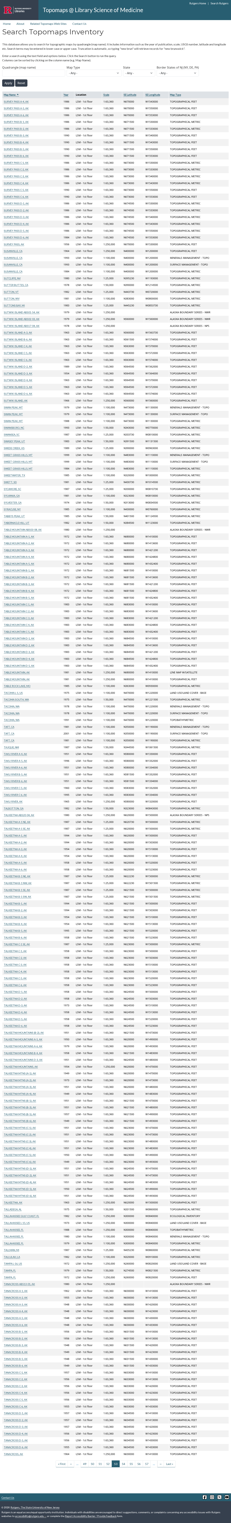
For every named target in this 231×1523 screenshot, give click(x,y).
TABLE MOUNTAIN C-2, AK (19, 611)
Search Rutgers (219, 3)
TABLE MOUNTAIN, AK (17, 672)
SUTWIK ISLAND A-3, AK (18, 332)
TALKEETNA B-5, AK (15, 930)
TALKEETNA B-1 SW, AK (17, 896)
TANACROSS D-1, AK (16, 1413)
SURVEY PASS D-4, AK (16, 223)
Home (7, 23)
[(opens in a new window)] (204, 1497)
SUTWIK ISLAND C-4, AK (18, 346)
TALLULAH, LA (12, 1256)
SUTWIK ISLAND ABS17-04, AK (22, 325)
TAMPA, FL (10, 1270)
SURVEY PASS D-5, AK (16, 230)
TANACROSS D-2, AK (16, 1420)
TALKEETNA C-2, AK (15, 957)
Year (66, 94)
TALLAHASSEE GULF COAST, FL (21, 1216)
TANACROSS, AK (13, 1454)
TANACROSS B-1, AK (16, 1331)
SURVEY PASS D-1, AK (16, 203)
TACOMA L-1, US (13, 692)
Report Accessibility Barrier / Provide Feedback (91, 1516)
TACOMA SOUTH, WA (16, 699)
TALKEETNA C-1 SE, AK (17, 944)
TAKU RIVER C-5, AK (15, 787)
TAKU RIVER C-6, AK (15, 794)
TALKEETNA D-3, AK (15, 1005)
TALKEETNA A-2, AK (15, 842)
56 (139, 1463)
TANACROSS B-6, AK (16, 1365)
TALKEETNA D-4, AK (15, 1012)
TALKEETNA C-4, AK (15, 971)
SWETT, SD (10, 482)
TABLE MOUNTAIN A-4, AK (19, 556)
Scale (106, 94)
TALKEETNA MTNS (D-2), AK (20, 1175)
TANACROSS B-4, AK (16, 1352)
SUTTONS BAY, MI (14, 305)
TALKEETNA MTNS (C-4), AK (20, 1148)
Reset (21, 83)
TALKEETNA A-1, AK (15, 835)
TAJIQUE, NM (11, 747)
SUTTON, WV (11, 298)
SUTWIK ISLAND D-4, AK (18, 380)
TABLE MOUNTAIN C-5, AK (19, 631)
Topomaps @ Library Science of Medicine (93, 9)
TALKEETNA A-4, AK (15, 855)
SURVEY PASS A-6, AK (16, 115)
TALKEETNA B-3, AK (15, 917)
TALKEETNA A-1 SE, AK (17, 828)
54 (123, 1463)
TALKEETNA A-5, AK (15, 862)
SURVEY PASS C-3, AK (16, 176)
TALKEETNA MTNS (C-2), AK (20, 1134)
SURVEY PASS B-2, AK (16, 128)
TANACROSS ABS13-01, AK (19, 1284)
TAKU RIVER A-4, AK (15, 753)
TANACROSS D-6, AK (16, 1447)
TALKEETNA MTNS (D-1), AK (20, 1168)
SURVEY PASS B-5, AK (16, 149)
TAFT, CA (9, 726)
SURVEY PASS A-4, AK (16, 101)
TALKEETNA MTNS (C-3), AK (20, 1141)
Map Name (11, 94)
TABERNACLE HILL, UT (16, 522)
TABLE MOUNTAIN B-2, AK (19, 577)
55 (131, 1463)
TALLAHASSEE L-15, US (17, 1222)
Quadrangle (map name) (19, 67)
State (126, 67)
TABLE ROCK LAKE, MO (17, 685)
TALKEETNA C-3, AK (15, 964)
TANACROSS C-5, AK (15, 1399)
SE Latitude (130, 94)
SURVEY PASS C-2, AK (16, 169)
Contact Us (79, 23)
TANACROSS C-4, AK (15, 1392)
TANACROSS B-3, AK (16, 1345)
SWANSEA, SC (11, 434)
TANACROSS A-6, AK (16, 1324)
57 (146, 1463)
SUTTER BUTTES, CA (16, 284)
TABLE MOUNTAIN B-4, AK (19, 590)
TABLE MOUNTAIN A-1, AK (19, 536)
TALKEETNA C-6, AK (15, 985)
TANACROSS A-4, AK (16, 1311)
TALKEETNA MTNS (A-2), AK (20, 1080)
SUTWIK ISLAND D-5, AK (18, 386)
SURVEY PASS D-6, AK (16, 237)
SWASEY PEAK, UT (14, 441)
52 (108, 1463)
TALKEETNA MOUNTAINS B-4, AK (23, 1053)
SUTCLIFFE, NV (12, 278)
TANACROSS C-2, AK (15, 1379)
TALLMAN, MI (11, 1250)
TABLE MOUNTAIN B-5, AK (19, 597)
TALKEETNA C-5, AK (15, 978)
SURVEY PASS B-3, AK (16, 135)
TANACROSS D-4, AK (16, 1433)
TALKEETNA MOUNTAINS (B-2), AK (24, 1032)
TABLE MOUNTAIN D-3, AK (19, 651)
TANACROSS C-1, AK (15, 1372)
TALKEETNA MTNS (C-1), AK (20, 1127)
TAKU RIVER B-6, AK (15, 781)
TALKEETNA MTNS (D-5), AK (20, 1188)
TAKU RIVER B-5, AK (15, 774)
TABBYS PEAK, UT (14, 516)
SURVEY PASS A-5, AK (16, 108)
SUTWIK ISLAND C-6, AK (18, 359)
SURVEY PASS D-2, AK (16, 210)
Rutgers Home (197, 3)
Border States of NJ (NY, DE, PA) (178, 67)
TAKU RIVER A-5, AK (15, 760)
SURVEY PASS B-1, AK (16, 121)
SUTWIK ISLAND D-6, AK (18, 393)
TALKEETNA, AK (13, 1202)
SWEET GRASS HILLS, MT (18, 454)
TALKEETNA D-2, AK (15, 998)
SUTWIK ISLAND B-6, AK (18, 339)
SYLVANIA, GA (12, 495)
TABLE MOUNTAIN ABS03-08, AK (23, 529)
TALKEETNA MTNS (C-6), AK (20, 1161)
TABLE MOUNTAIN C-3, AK (19, 618)
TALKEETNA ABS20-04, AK (19, 815)
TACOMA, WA (11, 706)
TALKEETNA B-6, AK (15, 937)
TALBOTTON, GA (13, 808)
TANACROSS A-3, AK (16, 1304)
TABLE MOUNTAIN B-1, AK (19, 570)
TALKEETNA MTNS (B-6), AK (20, 1120)
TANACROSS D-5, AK (16, 1440)
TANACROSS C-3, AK (15, 1386)
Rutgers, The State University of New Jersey (35, 1507)
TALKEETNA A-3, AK (15, 849)
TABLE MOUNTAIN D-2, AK (19, 645)
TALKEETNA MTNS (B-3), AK (20, 1107)
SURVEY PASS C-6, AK (16, 196)
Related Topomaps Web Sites (48, 23)
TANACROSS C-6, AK (15, 1406)
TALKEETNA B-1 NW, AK (18, 883)
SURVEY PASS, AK (14, 244)
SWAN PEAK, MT (13, 407)
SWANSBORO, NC (14, 427)
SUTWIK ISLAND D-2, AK (18, 366)
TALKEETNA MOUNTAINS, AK (21, 1066)
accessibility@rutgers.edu (29, 1516)
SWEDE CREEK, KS (14, 448)
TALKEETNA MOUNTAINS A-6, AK (23, 1046)
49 (84, 1463)
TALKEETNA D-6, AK (15, 1025)
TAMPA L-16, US (13, 1263)
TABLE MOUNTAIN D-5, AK (19, 665)
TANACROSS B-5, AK (16, 1358)
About (20, 23)
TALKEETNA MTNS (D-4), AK (20, 1182)
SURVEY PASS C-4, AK (16, 183)
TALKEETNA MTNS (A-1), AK (20, 1073)
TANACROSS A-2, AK (16, 1297)
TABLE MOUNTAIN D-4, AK (19, 658)
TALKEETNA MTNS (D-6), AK (20, 1195)
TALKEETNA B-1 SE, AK (17, 889)
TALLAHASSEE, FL (14, 1229)
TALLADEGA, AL (13, 1209)
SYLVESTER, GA (12, 502)
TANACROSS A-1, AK (16, 1290)
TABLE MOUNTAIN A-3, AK (19, 550)
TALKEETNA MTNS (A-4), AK (20, 1093)
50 (92, 1463)
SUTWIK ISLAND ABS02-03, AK (22, 318)
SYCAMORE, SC (12, 488)
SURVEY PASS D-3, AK (16, 216)
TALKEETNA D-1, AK (15, 991)
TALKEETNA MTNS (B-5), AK (20, 1114)
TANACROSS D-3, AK (16, 1426)
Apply (8, 83)
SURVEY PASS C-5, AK (16, 189)
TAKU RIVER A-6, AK (15, 767)
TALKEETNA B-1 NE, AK (17, 876)
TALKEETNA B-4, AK (15, 923)
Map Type (73, 67)
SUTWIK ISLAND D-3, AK (18, 373)
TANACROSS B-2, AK (16, 1338)
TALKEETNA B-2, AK (15, 910)
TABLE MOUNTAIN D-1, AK (19, 638)
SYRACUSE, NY (12, 509)
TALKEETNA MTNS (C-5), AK (20, 1154)
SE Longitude (152, 94)
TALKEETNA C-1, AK (15, 951)
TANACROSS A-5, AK (16, 1318)
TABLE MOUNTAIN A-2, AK (19, 543)
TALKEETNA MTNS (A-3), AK (20, 1086)
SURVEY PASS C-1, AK (16, 162)
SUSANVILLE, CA (13, 250)
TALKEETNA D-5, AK (15, 1019)
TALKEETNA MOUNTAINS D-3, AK (23, 1059)
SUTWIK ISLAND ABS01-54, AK (22, 312)
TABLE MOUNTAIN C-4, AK (19, 624)
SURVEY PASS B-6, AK (16, 155)
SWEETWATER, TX (14, 475)
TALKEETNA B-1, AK (15, 903)
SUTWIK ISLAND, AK (16, 400)
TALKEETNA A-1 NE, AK (17, 821)
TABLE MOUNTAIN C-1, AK (19, 604)
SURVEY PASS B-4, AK (16, 142)
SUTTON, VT (11, 291)
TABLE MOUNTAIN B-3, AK (19, 584)
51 (100, 1463)
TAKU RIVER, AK (13, 801)
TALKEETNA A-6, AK (15, 869)
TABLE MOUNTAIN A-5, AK (19, 563)
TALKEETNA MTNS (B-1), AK (20, 1100)
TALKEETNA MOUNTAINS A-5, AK (23, 1039)
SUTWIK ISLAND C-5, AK (18, 352)
